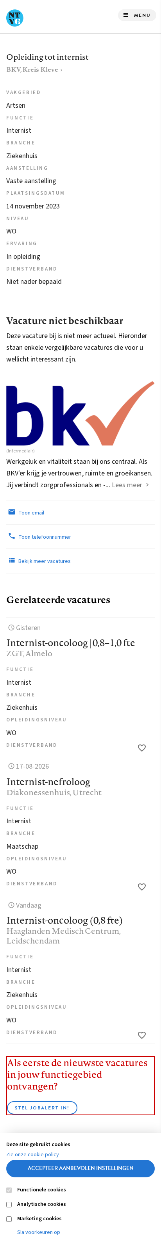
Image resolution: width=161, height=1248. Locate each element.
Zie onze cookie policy (32, 1155)
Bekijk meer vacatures (44, 561)
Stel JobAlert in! (42, 1107)
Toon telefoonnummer (44, 537)
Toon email (30, 513)
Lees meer (127, 485)
